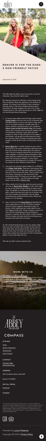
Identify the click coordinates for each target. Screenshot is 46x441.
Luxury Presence (21, 430)
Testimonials (7, 351)
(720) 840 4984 (8, 363)
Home (5, 345)
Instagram (6, 393)
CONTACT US (23, 288)
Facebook (6, 388)
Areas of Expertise (9, 348)
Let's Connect (7, 354)
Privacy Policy (27, 434)
